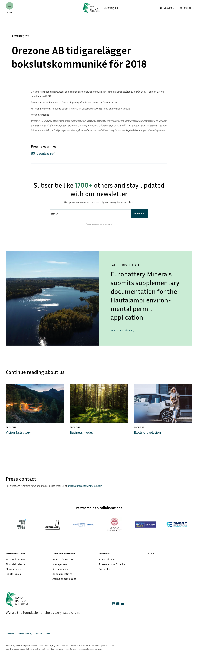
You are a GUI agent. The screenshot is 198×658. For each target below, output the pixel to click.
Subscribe (104, 568)
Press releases (107, 559)
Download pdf (43, 153)
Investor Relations (15, 553)
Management (60, 564)
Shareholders (13, 568)
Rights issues (13, 573)
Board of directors (62, 559)
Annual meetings (62, 573)
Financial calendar (16, 564)
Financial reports (15, 559)
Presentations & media (112, 564)
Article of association (64, 578)
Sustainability (60, 568)
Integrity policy (25, 633)
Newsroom (104, 553)
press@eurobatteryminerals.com (85, 485)
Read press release (123, 330)
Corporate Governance (63, 553)
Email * (54, 213)
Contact (150, 553)
